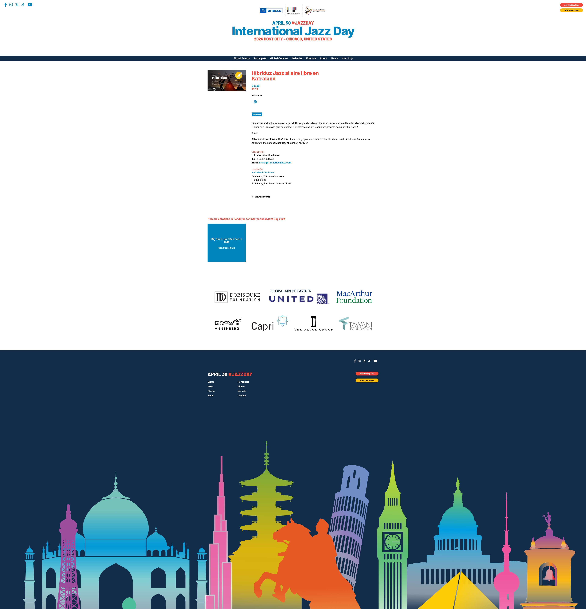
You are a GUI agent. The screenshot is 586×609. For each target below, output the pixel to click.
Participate (260, 58)
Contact (242, 395)
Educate (311, 58)
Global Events (241, 58)
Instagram (11, 5)
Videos (241, 386)
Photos (211, 391)
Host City (347, 58)
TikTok (23, 5)
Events (211, 382)
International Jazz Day (293, 31)
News (334, 58)
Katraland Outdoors (263, 172)
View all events (262, 196)
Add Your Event (572, 10)
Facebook (5, 5)
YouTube (30, 5)
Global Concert (279, 58)
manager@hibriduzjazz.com (275, 162)
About (323, 58)
